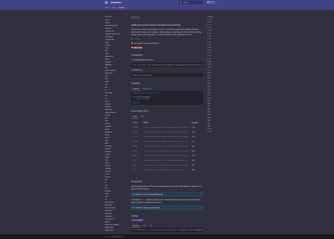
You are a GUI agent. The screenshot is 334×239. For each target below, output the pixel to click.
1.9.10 (209, 72)
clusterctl (108, 28)
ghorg (107, 101)
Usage (114, 7)
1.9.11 (209, 70)
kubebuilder (108, 216)
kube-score (108, 210)
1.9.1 (208, 98)
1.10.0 (209, 61)
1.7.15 (209, 131)
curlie (107, 48)
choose (107, 17)
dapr (106, 50)
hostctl (107, 154)
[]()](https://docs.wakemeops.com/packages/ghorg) (168, 230)
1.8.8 (208, 103)
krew (106, 196)
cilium (107, 20)
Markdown (136, 225)
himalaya (108, 151)
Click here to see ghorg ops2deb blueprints (149, 194)
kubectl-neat (109, 230)
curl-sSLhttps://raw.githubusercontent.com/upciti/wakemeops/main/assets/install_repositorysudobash (168, 65)
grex (106, 140)
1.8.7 (208, 106)
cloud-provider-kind (111, 25)
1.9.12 (209, 67)
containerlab (109, 36)
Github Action (147, 88)
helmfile (107, 149)
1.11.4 (209, 47)
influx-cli (107, 165)
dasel (106, 53)
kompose (108, 191)
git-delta (108, 104)
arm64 (142, 116)
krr (106, 199)
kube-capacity (109, 202)
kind (106, 188)
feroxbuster (109, 93)
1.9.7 (208, 81)
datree (107, 59)
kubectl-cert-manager (112, 224)
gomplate (108, 126)
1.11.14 (209, 19)
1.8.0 (208, 126)
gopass (107, 129)
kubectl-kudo (109, 227)
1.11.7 (209, 39)
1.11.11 (209, 28)
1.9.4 (208, 89)
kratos (107, 193)
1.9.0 (208, 100)
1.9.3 (208, 92)
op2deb (175, 186)
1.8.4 (208, 114)
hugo (106, 160)
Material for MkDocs (117, 236)
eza (106, 87)
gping (107, 137)
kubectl (107, 222)
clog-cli (107, 22)
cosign (107, 42)
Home (107, 7)
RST (151, 225)
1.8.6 (208, 109)
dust (106, 79)
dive (106, 67)
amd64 (135, 116)
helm (106, 143)
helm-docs (108, 146)
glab (106, 118)
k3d (106, 180)
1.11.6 (209, 42)
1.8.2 (208, 120)
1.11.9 (209, 33)
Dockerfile (136, 88)
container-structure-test (113, 34)
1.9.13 (209, 64)
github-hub (108, 109)
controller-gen (109, 39)
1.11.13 (209, 22)
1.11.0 (209, 58)
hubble (107, 157)
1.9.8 (208, 78)
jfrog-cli (107, 177)
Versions (210, 16)
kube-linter (108, 205)
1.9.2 (208, 95)
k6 (105, 182)
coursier (107, 45)
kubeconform (109, 219)
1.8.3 (208, 117)
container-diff (109, 31)
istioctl (107, 174)
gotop (107, 135)
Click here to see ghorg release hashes (147, 208)
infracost (108, 168)
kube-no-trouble (110, 208)
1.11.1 (209, 56)
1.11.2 (209, 53)
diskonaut (108, 64)
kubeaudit (108, 213)
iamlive (107, 163)
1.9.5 (208, 86)
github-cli (108, 107)
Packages (122, 7)
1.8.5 (208, 112)
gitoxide (107, 115)
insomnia (108, 171)
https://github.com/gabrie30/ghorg (146, 43)
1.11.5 (209, 44)
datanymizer (109, 56)
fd (105, 90)
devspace (108, 62)
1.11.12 (209, 25)
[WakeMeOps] (106, 2)
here (147, 189)
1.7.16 (209, 129)
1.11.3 (209, 50)
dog (106, 76)
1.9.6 (208, 84)
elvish (107, 81)
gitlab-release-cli (110, 112)
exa (106, 84)
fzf (106, 98)
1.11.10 (209, 30)
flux (106, 95)
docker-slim (109, 73)
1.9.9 (208, 75)
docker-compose (110, 70)
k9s (106, 185)
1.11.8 (209, 36)
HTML (144, 225)
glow (106, 121)
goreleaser (108, 132)
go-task (107, 123)
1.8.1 (208, 123)
